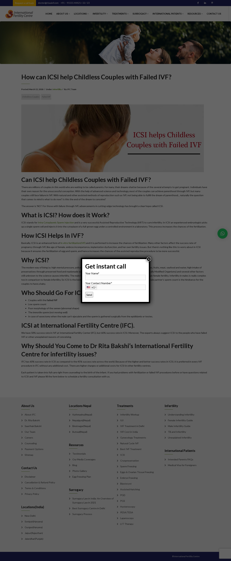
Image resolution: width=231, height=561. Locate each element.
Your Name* (92, 273)
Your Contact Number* (98, 285)
